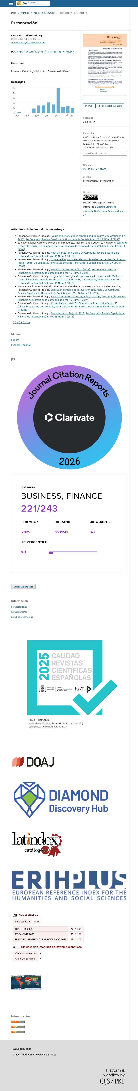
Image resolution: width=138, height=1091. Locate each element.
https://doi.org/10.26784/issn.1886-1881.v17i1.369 (45, 51)
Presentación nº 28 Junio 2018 (68, 313)
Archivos (25, 12)
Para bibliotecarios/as (22, 616)
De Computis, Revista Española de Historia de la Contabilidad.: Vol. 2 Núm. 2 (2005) (73, 239)
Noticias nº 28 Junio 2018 (65, 252)
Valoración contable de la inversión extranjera (77, 289)
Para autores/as (19, 611)
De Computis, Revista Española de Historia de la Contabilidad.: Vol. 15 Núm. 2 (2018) (67, 271)
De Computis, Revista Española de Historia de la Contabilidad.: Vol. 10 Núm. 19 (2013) (69, 291)
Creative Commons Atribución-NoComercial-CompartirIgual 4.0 (103, 211)
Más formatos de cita (96, 153)
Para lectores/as (19, 606)
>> (28, 322)
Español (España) (21, 345)
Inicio (13, 12)
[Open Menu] (11, 3)
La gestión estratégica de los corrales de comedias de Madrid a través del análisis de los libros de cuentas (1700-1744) (70, 278)
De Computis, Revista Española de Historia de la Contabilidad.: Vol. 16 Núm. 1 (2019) (69, 281)
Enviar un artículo (23, 586)
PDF (90, 105)
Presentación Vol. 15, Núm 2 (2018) (71, 269)
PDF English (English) (111, 105)
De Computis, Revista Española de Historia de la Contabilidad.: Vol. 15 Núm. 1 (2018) (68, 254)
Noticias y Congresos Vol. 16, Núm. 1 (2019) (75, 296)
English (15, 339)
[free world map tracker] (26, 989)
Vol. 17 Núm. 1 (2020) (44, 12)
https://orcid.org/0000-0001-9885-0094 (28, 42)
